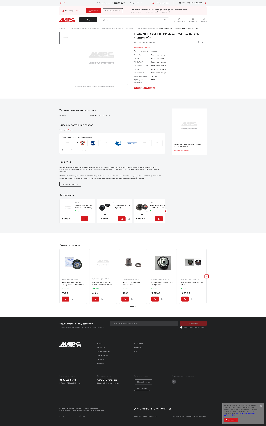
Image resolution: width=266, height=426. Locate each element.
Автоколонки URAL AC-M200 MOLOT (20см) (158, 207)
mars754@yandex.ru (107, 380)
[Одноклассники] (199, 45)
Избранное (193, 21)
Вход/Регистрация (179, 21)
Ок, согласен (231, 420)
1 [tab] (132, 306)
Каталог (89, 20)
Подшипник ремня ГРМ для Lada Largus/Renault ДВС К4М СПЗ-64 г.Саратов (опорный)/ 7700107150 (102, 283)
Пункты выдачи (102, 355)
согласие (189, 327)
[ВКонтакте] (195, 45)
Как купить (101, 347)
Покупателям (135, 3)
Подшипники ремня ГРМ (70, 279)
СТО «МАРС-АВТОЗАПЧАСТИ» (192, 3)
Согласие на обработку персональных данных (190, 416)
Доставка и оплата (103, 351)
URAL (77, 202)
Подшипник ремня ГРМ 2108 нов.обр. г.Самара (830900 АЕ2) (73, 284)
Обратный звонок (143, 382)
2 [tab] (135, 306)
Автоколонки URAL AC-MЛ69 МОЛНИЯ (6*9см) (83, 207)
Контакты (100, 363)
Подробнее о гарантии (70, 184)
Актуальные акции (162, 3)
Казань (70, 130)
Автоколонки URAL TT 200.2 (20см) (121, 207)
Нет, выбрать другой (112, 11)
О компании (138, 343)
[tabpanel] (73, 276)
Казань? (76, 11)
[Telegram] (192, 45)
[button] (165, 211)
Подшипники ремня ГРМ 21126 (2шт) (192, 284)
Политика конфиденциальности (145, 416)
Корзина (204, 21)
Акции (99, 343)
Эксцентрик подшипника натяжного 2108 (130, 284)
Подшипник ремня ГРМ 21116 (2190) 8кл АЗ (161, 284)
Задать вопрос (142, 388)
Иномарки (100, 359)
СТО (135, 351)
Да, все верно (94, 11)
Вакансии (137, 347)
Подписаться (193, 323)
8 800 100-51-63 (118, 3)
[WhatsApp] (202, 45)
